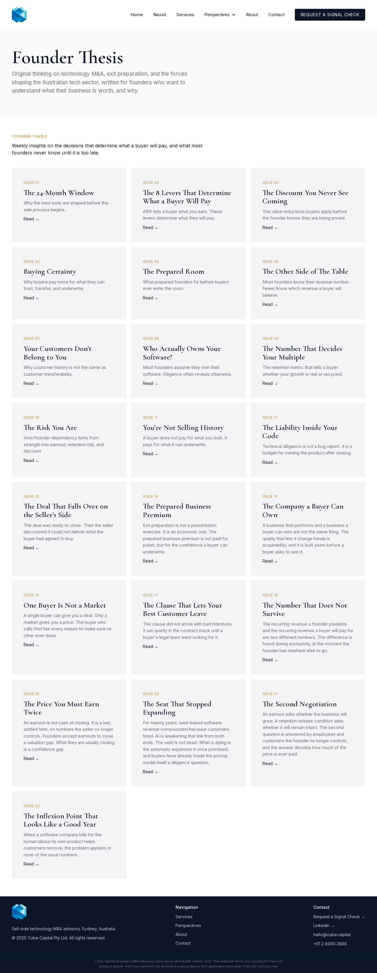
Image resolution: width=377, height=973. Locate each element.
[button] (220, 15)
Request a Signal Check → (339, 916)
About (252, 14)
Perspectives (188, 925)
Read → (31, 218)
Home (136, 14)
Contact (276, 14)
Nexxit (159, 14)
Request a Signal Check (330, 14)
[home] (19, 15)
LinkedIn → (324, 925)
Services (185, 14)
